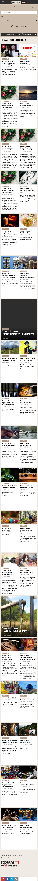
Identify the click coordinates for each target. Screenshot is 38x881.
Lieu (2, 17)
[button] (2, 2)
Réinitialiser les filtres (19, 26)
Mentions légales (18, 856)
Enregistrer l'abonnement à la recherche (18, 34)
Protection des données (8, 858)
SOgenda (19, 2)
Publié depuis (5, 20)
